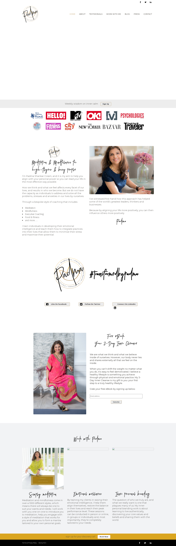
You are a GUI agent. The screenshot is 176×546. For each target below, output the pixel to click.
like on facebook (59, 304)
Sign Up (106, 104)
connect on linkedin (126, 304)
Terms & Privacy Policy (29, 543)
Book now (104, 537)
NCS (44, 543)
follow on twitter (92, 304)
